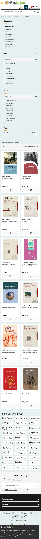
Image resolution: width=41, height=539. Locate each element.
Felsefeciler (8, 36)
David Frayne (9, 113)
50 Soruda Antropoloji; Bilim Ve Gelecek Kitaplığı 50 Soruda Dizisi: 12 (29, 265)
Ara (34, 11)
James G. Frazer (10, 108)
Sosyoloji (7, 46)
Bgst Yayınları (9, 83)
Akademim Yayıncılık (27, 176)
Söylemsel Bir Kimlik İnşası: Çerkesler (9, 265)
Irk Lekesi (24, 221)
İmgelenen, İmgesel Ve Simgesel (10, 221)
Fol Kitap (4, 348)
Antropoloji (8, 29)
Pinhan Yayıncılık (10, 76)
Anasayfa (3, 16)
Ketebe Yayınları (10, 81)
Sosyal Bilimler (17, 16)
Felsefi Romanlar (9, 39)
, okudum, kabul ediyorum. (18, 490)
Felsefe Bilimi (8, 34)
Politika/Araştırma (9, 41)
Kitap (9, 16)
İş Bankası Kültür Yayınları (28, 392)
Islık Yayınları (9, 71)
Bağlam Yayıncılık (6, 305)
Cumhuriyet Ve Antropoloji (28, 393)
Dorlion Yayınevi (10, 86)
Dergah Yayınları (6, 176)
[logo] (14, 3)
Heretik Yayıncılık (6, 219)
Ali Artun (8, 123)
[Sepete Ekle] (10, 190)
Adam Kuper (9, 105)
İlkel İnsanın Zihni (26, 178)
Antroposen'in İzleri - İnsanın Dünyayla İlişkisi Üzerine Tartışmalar (9, 308)
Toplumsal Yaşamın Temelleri (29, 307)
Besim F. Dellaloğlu (10, 118)
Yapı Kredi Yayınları (11, 78)
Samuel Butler (9, 110)
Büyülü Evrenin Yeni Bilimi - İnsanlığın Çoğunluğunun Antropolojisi (8, 351)
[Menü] (2, 2)
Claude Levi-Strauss (11, 100)
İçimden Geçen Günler (7, 178)
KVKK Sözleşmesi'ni (11, 490)
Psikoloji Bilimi (8, 44)
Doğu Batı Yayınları (10, 63)
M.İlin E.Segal (9, 103)
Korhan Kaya (9, 120)
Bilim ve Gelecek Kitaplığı (28, 262)
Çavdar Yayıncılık (10, 66)
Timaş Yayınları (10, 73)
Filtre (5, 147)
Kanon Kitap (9, 68)
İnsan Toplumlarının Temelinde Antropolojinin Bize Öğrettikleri (30, 351)
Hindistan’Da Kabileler (7, 393)
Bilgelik (7, 31)
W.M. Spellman (9, 115)
